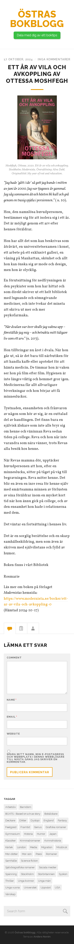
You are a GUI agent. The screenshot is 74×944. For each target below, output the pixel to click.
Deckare (10, 820)
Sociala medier (47, 867)
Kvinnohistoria (52, 840)
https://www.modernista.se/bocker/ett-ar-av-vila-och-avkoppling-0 (36, 601)
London (21, 847)
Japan (52, 833)
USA (57, 887)
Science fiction (29, 860)
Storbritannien (46, 874)
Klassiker (10, 840)
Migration (46, 847)
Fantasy (62, 820)
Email (12, 717)
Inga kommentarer (54, 59)
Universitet (30, 887)
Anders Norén (42, 936)
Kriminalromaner (30, 840)
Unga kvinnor (26, 880)
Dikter (22, 820)
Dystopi (35, 820)
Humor (41, 833)
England (49, 820)
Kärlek (9, 847)
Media (33, 847)
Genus (38, 827)
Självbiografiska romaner (20, 867)
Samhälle (11, 860)
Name (12, 700)
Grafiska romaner (56, 827)
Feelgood (10, 827)
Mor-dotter (11, 853)
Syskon (63, 874)
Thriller (9, 880)
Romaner (51, 853)
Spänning (11, 874)
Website (13, 734)
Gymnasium (12, 833)
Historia (28, 833)
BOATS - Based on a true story (22, 813)
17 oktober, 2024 (18, 59)
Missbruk (61, 847)
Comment (14, 657)
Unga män (44, 880)
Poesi (39, 853)
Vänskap (10, 894)
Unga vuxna (12, 887)
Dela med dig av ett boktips (37, 35)
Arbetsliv (10, 807)
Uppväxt (46, 887)
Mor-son (27, 853)
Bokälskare (50, 813)
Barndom (25, 807)
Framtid (25, 827)
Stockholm (27, 874)
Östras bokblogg (37, 19)
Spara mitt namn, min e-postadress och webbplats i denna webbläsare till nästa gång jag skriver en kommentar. (36, 758)
